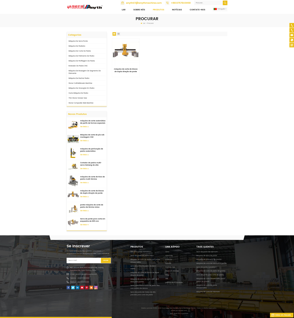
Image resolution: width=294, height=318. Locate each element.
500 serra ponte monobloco (140, 252)
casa (167, 252)
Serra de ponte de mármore (207, 252)
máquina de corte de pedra (80, 51)
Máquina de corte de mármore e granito (211, 263)
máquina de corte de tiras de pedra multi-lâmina (92, 178)
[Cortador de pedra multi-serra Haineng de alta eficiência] (73, 167)
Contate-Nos (197, 9)
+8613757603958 (181, 3)
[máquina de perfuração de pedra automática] (73, 153)
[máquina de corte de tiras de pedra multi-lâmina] (73, 180)
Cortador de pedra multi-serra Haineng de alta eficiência (91, 164)
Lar (124, 9)
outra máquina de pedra (78, 93)
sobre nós (169, 256)
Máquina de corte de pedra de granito (210, 271)
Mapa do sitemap (172, 271)
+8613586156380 (83, 282)
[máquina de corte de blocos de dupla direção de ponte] (125, 51)
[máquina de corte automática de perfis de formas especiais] (73, 124)
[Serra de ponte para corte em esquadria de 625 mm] (73, 223)
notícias (177, 9)
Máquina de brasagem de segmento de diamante (85, 72)
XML (166, 279)
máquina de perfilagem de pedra (82, 61)
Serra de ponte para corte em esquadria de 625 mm (92, 220)
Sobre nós (139, 9)
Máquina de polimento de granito (209, 259)
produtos (168, 259)
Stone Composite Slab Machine (81, 103)
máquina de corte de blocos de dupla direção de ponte (126, 70)
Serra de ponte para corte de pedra (210, 275)
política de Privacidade (174, 282)
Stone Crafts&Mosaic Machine (80, 83)
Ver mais (83, 127)
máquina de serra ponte (78, 41)
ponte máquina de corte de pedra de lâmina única (91, 206)
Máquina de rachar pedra (79, 78)
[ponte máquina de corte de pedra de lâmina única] (73, 209)
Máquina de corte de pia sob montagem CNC (92, 136)
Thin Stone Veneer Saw (78, 98)
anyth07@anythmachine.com (144, 3)
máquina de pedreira (77, 46)
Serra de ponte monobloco (206, 267)
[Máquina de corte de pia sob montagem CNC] (73, 139)
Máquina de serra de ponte (206, 256)
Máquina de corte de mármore (208, 292)
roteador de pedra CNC (78, 65)
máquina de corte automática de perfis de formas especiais (92, 122)
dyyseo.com (182, 310)
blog (167, 275)
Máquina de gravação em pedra (81, 88)
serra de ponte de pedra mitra (142, 256)
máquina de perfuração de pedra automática (91, 150)
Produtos (158, 9)
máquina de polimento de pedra (81, 56)
